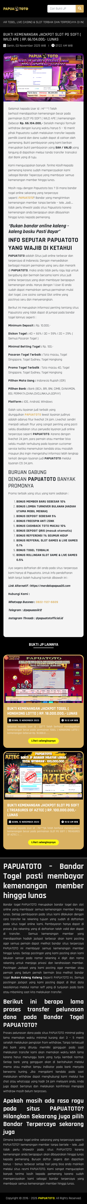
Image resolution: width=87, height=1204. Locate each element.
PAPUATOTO (46, 1198)
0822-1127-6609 (47, 602)
